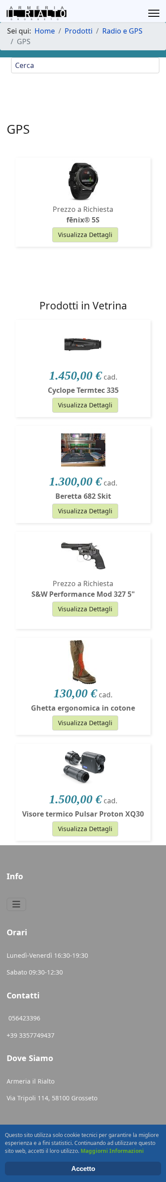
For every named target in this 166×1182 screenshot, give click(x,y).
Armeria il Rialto (30, 1081)
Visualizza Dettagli (85, 234)
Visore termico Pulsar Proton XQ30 (83, 814)
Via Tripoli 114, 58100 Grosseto (52, 1098)
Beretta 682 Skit (83, 496)
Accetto (83, 1168)
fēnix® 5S (83, 220)
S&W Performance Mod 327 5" (83, 594)
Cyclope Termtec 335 (83, 390)
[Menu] (153, 13)
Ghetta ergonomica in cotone (83, 708)
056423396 (25, 1018)
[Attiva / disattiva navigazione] (16, 904)
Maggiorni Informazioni (112, 1151)
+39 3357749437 (30, 1035)
